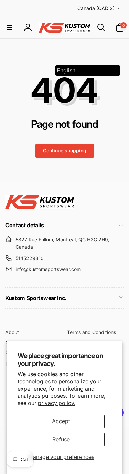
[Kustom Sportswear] (39, 207)
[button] (9, 27)
